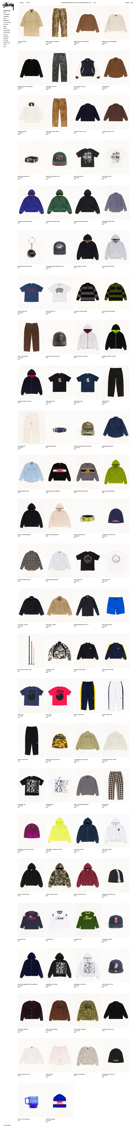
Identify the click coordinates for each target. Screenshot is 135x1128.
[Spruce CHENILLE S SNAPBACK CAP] (59, 157)
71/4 (109, 989)
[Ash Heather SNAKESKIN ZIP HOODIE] (87, 965)
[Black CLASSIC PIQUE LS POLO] (116, 1010)
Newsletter (6, 42)
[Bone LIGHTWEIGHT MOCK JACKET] (116, 740)
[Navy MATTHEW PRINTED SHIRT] (116, 202)
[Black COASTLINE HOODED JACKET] (87, 202)
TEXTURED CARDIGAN (23, 1029)
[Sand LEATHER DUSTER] (31, 22)
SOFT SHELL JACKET (23, 624)
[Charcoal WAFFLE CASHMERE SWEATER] (87, 785)
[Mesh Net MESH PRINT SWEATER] (87, 1055)
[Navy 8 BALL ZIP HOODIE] (87, 830)
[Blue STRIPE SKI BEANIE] (59, 1100)
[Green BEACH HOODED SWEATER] (116, 472)
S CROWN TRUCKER (107, 939)
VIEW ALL (22, 2)
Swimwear (6, 20)
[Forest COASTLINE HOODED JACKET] (59, 202)
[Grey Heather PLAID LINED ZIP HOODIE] (116, 247)
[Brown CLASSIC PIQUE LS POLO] (116, 112)
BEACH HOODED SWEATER (108, 491)
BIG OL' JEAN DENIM (23, 356)
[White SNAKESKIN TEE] (59, 785)
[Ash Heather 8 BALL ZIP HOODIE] (116, 830)
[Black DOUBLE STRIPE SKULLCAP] (116, 875)
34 (57, 46)
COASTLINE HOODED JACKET (25, 221)
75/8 (120, 989)
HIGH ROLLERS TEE (78, 176)
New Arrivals (7, 10)
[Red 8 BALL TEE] (59, 695)
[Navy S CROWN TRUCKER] (116, 920)
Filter (28, 2)
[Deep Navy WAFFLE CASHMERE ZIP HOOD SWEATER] (31, 965)
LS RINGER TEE (21, 939)
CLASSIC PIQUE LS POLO (80, 131)
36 (59, 46)
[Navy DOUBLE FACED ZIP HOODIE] (31, 382)
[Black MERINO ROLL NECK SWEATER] (31, 67)
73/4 (123, 989)
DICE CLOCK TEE (78, 579)
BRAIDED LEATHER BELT (23, 176)
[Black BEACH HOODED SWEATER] (31, 515)
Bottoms (5, 24)
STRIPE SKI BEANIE (50, 1119)
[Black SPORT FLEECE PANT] (31, 740)
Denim (5, 26)
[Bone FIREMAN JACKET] (31, 112)
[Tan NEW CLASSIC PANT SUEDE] (59, 112)
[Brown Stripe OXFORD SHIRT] (116, 67)
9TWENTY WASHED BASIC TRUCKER (82, 446)
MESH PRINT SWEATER (79, 1074)
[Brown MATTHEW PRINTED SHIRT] (31, 560)
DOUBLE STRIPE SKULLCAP (108, 894)
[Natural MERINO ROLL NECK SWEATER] (116, 22)
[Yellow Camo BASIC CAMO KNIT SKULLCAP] (59, 740)
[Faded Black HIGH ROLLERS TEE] (87, 157)
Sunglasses (6, 30)
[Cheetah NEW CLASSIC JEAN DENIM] (59, 22)
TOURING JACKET (50, 669)
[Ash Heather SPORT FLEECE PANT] (116, 695)
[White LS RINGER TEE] (59, 920)
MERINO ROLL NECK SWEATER (81, 41)
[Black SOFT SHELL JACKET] (31, 605)
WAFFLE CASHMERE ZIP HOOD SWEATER (27, 984)
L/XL (22, 181)
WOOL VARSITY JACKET (79, 86)
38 (62, 46)
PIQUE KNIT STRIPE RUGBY (80, 311)
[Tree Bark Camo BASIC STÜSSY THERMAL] (87, 1010)
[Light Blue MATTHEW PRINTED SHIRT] (59, 560)
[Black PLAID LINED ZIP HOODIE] (87, 247)
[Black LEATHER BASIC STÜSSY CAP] (59, 337)
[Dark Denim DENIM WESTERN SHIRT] (116, 427)
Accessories (6, 32)
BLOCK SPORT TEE (22, 311)
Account (5, 40)
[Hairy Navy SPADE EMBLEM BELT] (59, 427)
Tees (4, 12)
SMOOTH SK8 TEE (50, 401)
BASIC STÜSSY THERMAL (52, 1029)
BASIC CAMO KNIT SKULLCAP (53, 759)
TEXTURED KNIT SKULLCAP (108, 1074)
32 (54, 46)
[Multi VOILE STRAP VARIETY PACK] (31, 650)
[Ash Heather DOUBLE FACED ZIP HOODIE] (87, 337)
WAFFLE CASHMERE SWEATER (81, 804)
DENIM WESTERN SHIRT (107, 446)
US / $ (4, 46)
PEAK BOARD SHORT (107, 624)
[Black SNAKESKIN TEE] (31, 785)
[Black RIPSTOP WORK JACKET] (31, 875)
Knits (4, 18)
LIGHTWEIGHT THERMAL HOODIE (54, 849)
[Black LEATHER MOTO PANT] (59, 67)
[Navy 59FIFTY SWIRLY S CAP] (116, 965)
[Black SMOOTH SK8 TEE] (59, 382)
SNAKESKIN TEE (21, 804)
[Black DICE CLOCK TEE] (87, 560)
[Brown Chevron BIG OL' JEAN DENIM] (31, 337)
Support (5, 38)
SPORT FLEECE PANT (79, 714)
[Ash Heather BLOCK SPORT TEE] (59, 292)
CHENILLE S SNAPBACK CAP (53, 176)
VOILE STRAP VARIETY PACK (24, 669)
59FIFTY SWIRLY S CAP (107, 984)
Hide (94, 2)
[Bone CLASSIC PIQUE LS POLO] (31, 1055)
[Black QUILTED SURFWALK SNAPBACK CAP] (59, 247)
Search (127, 2)
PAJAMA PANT (105, 804)
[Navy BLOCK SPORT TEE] (31, 292)
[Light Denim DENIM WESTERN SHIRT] (31, 472)
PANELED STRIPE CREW (79, 669)
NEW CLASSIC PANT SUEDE (52, 131)
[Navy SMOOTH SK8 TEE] (87, 382)
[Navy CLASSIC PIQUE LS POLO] (87, 112)
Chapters (6, 36)
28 (49, 46)
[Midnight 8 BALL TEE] (31, 695)
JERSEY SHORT (49, 1074)
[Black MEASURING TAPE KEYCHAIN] (31, 247)
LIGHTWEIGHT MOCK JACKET (81, 759)
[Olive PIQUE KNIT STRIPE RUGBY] (116, 292)
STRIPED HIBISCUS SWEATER (53, 491)
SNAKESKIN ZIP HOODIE (51, 984)
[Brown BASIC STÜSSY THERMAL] (59, 1010)
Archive (5, 34)
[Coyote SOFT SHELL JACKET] (59, 605)
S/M (19, 181)
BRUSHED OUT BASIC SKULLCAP (26, 849)
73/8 (112, 989)
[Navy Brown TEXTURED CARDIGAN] (31, 1010)
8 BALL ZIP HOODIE (78, 849)
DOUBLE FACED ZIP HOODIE (80, 356)
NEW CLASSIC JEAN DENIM (52, 41)
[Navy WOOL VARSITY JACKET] (87, 67)
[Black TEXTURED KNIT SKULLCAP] (116, 1055)
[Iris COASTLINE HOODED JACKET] (31, 202)
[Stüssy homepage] (8, 6)
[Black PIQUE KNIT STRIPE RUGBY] (87, 292)
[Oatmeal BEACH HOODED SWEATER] (59, 515)
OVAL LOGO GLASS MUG (24, 1119)
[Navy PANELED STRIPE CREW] (116, 650)
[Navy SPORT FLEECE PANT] (87, 695)
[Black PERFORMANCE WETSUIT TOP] (87, 605)
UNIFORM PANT (106, 401)
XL (27, 45)
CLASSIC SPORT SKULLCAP (108, 534)
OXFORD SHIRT (105, 86)
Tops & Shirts (7, 22)
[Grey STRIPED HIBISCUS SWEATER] (87, 472)
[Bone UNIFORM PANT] (31, 427)
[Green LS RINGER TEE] (87, 920)
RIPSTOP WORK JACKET (24, 894)
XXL (30, 45)
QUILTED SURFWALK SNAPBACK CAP (55, 266)
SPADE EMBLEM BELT (51, 446)
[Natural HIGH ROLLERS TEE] (116, 157)
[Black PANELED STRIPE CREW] (87, 650)
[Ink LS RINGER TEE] (31, 920)
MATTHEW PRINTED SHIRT (108, 221)
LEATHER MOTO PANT (51, 86)
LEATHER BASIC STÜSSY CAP (53, 356)
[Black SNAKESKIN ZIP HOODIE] (59, 965)
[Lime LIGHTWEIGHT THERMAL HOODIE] (59, 830)
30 (51, 46)
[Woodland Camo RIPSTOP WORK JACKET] (59, 875)
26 (46, 46)
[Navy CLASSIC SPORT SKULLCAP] (116, 515)
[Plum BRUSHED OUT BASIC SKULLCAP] (31, 830)
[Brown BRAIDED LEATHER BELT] (31, 157)
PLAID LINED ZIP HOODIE (80, 266)
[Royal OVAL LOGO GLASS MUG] (31, 1100)
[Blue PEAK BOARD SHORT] (116, 605)
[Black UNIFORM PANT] (116, 382)
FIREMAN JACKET (22, 131)
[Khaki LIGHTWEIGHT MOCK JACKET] (87, 740)
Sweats (5, 28)
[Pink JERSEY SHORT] (59, 1055)
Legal (5, 44)
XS (18, 45)
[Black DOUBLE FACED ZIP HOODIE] (116, 337)
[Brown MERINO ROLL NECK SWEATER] (87, 22)
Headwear (6, 16)
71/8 (105, 989)
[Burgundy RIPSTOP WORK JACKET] (87, 875)
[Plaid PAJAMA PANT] (116, 785)
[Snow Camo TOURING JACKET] (59, 650)
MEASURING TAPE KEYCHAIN (25, 266)
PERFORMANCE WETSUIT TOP (81, 624)
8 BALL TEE (20, 714)
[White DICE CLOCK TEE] (116, 560)
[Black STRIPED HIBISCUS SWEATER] (59, 472)
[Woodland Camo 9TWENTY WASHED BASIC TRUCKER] (87, 427)
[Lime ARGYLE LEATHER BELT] (87, 515)
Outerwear (6, 14)
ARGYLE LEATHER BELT (79, 534)
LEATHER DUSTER (22, 41)
